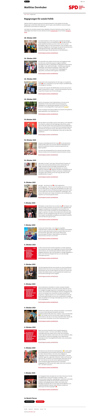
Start (25, 14)
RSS (45, 409)
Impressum (31, 409)
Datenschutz (36, 409)
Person (28, 14)
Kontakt (25, 409)
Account (41, 409)
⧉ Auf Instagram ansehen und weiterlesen (48, 53)
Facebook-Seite (54, 30)
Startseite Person (29, 401)
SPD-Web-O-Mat (32, 411)
